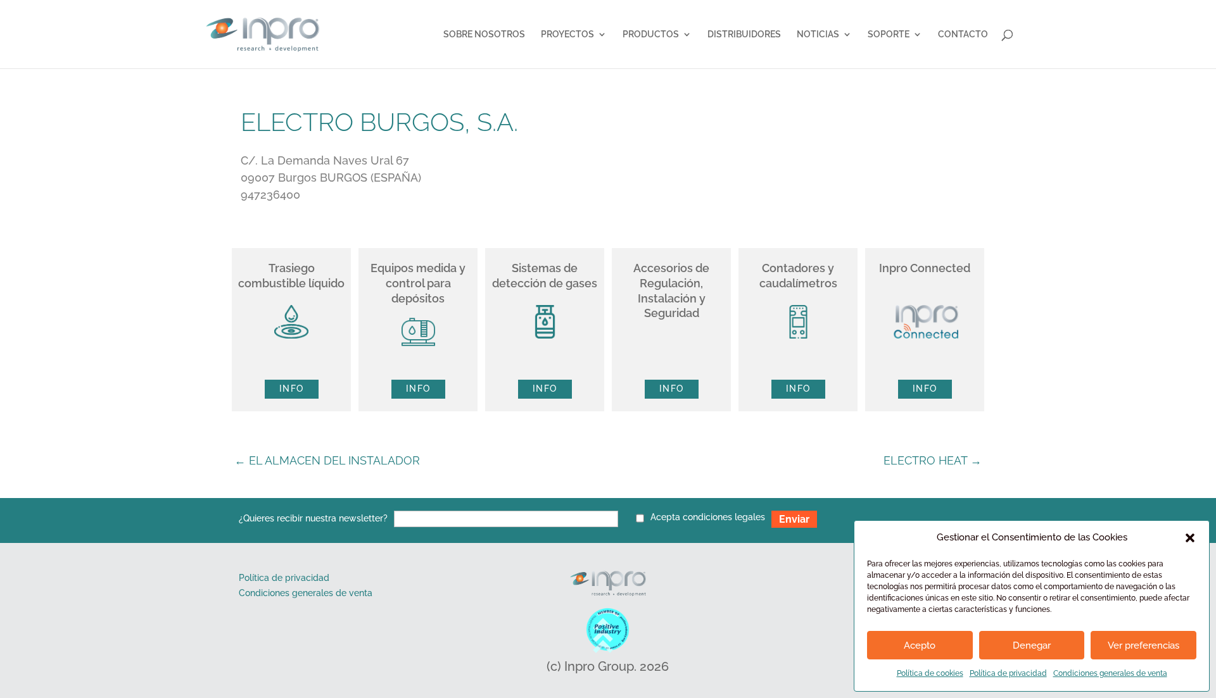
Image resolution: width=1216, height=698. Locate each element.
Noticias (818, 34)
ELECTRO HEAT (933, 460)
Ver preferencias (1143, 645)
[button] (1190, 538)
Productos (651, 34)
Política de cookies (930, 673)
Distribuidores (744, 34)
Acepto (919, 645)
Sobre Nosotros (484, 34)
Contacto (963, 34)
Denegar (1032, 645)
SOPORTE (888, 34)
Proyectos (567, 34)
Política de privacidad (1008, 673)
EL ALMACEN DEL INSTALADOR (327, 460)
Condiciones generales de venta (1110, 673)
